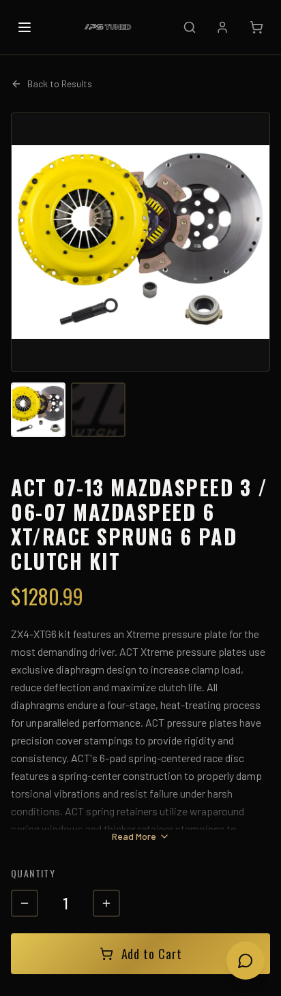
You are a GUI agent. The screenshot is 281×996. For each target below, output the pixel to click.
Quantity (33, 873)
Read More (134, 836)
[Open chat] (245, 960)
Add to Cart (151, 954)
